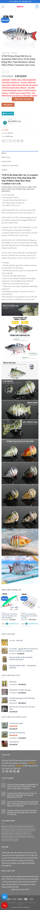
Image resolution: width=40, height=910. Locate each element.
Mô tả (4, 153)
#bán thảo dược (28, 826)
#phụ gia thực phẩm (7, 833)
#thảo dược (27, 833)
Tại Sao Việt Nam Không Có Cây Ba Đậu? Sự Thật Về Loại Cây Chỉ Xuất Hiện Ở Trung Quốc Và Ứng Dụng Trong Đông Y (22, 786)
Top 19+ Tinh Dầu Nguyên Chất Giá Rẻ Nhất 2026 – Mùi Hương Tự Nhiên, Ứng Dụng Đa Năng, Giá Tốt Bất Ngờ (22, 804)
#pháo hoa (32, 830)
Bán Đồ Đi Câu (14, 121)
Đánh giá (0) (6, 157)
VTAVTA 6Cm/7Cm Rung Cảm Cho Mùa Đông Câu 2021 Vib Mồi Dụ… (9, 615)
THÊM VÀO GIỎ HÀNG (23, 99)
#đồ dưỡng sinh (21, 836)
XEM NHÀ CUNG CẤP (20, 889)
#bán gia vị (5, 826)
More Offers (6, 161)
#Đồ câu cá (10, 136)
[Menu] (3, 6)
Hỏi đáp (4, 170)
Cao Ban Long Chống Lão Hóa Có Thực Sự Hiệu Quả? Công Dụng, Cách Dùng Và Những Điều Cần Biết (22, 795)
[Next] (39, 611)
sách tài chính (6, 840)
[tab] (20, 153)
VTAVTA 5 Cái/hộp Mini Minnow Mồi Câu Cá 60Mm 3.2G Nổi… (29, 615)
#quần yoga (18, 833)
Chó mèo (30, 836)
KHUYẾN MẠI (12, 902)
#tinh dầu (4, 836)
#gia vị (13, 830)
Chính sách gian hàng (10, 165)
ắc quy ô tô (15, 840)
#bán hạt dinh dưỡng (16, 826)
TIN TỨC (20, 904)
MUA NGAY (8, 105)
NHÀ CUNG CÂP (22, 902)
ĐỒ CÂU (14, 53)
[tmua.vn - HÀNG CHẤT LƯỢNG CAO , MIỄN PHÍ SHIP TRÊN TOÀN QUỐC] (20, 6)
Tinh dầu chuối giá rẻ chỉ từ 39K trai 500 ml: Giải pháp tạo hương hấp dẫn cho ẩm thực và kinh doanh (22, 812)
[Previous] (1, 611)
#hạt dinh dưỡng (22, 830)
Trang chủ (6, 53)
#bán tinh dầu (6, 830)
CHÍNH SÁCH (33, 902)
